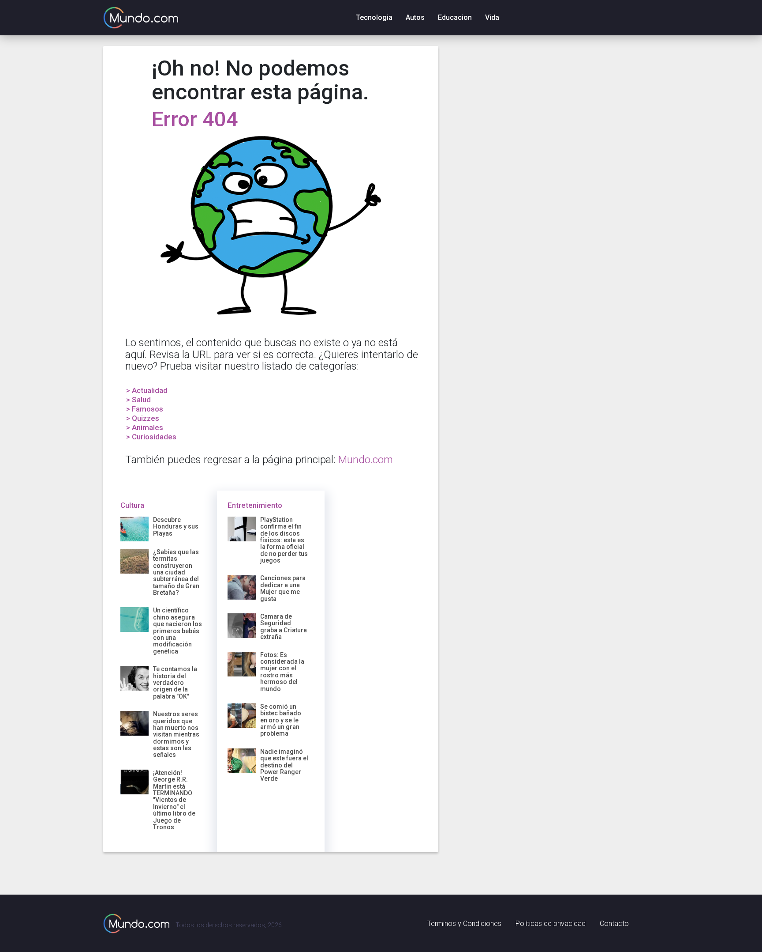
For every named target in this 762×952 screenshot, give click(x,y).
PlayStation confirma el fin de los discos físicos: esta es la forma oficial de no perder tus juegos (284, 540)
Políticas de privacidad (550, 923)
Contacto (614, 923)
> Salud (138, 399)
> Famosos (144, 408)
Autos (415, 17)
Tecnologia (374, 17)
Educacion (455, 17)
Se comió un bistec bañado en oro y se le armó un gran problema (280, 720)
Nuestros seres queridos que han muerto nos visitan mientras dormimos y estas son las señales (176, 734)
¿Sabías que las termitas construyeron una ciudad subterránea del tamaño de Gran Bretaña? (176, 572)
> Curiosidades (151, 436)
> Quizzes (142, 418)
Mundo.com (365, 459)
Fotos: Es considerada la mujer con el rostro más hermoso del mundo (282, 671)
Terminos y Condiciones (464, 923)
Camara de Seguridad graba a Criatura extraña (283, 626)
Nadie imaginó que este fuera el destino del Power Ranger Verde (284, 765)
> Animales (144, 427)
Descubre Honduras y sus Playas (175, 526)
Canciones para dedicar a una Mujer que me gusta (283, 588)
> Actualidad (147, 390)
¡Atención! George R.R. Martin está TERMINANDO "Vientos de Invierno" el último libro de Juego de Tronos (174, 800)
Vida (492, 17)
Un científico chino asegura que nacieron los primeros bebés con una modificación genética (177, 630)
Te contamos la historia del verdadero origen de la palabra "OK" (175, 682)
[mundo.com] (136, 923)
